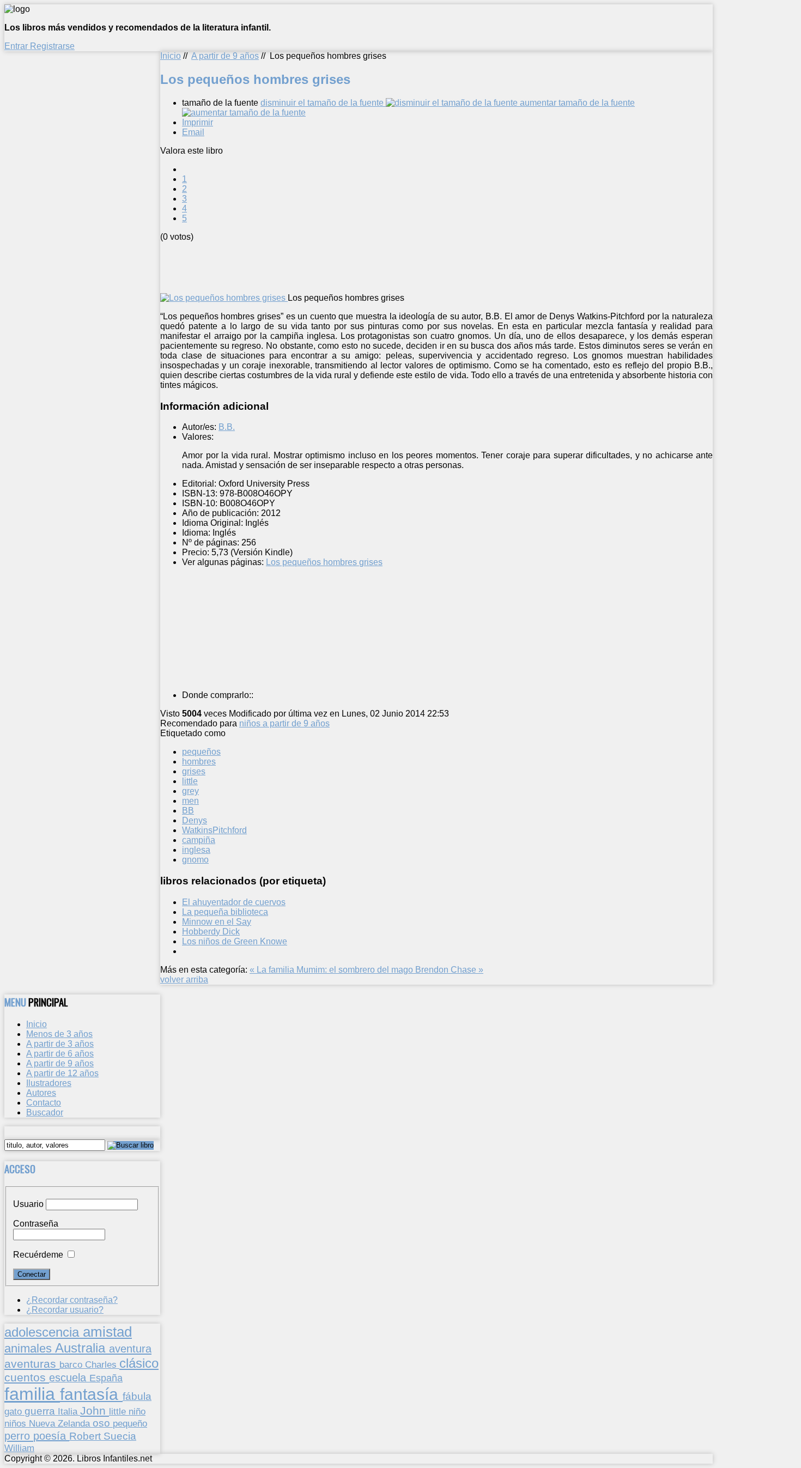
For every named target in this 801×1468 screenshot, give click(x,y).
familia (32, 1394)
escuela (69, 1378)
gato (14, 1411)
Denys (194, 820)
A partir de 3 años (60, 1043)
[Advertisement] (358, 266)
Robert (86, 1436)
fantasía (91, 1394)
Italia (69, 1411)
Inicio (170, 55)
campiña (198, 840)
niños (16, 1423)
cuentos (26, 1377)
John (94, 1410)
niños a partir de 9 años (284, 723)
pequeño (130, 1423)
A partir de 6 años (60, 1053)
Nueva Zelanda (61, 1423)
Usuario (28, 1204)
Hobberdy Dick (211, 931)
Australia (82, 1347)
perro (18, 1435)
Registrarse (52, 46)
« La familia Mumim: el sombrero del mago (332, 969)
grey (190, 791)
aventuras (31, 1363)
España (106, 1378)
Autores (41, 1092)
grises (193, 771)
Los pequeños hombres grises (324, 562)
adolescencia (43, 1332)
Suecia (120, 1436)
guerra (41, 1411)
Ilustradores (48, 1083)
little (190, 781)
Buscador (44, 1112)
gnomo (195, 859)
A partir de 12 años (62, 1073)
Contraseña (35, 1223)
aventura (130, 1348)
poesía (51, 1436)
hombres (199, 761)
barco (72, 1364)
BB (188, 810)
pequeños (201, 751)
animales (29, 1348)
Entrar (17, 46)
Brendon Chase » (449, 969)
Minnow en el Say (216, 921)
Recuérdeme (38, 1254)
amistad (107, 1332)
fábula (137, 1396)
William (19, 1447)
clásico (139, 1363)
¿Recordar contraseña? (72, 1300)
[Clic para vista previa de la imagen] (224, 297)
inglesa (196, 849)
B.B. (227, 427)
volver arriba (184, 979)
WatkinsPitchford (214, 830)
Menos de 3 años (59, 1034)
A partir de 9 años (225, 55)
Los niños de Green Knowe (234, 941)
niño (137, 1411)
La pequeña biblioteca (225, 912)
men (190, 800)
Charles (102, 1365)
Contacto (43, 1102)
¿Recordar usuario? (65, 1309)
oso (103, 1423)
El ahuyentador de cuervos (234, 902)
